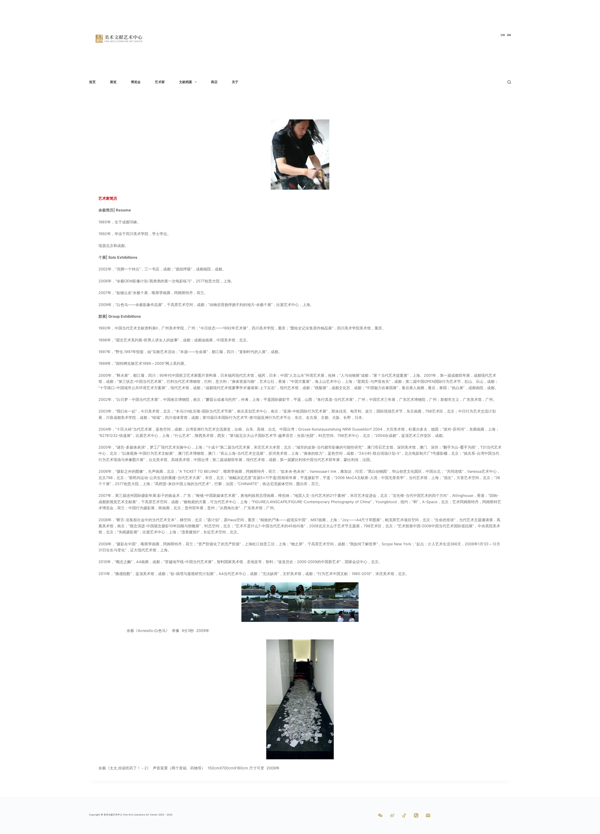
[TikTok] (404, 815)
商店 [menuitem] (214, 82)
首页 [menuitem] (92, 82)
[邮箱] (428, 815)
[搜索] (509, 82)
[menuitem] (502, 35)
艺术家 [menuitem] (160, 82)
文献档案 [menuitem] (185, 82)
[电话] (416, 815)
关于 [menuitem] (235, 82)
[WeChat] (380, 815)
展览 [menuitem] (113, 82)
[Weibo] (392, 815)
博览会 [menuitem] (136, 82)
